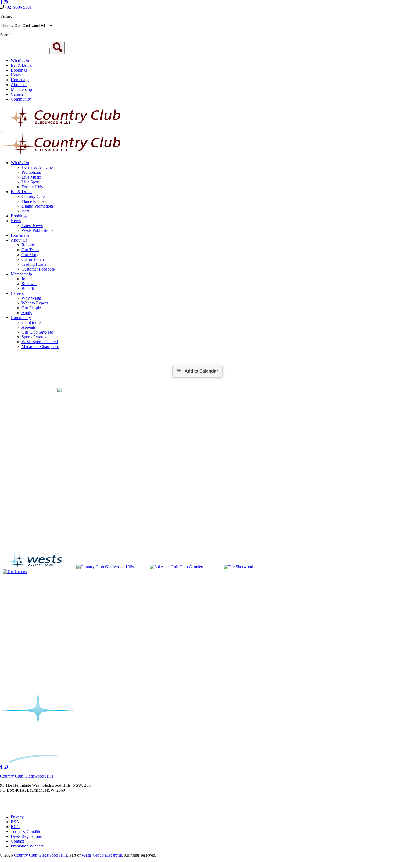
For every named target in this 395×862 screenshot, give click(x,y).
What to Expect (34, 303)
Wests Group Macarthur (102, 855)
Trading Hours (33, 264)
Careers (17, 94)
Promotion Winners (27, 846)
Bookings (19, 70)
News (16, 75)
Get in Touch (32, 259)
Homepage (20, 79)
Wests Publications (37, 230)
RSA (15, 822)
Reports (28, 245)
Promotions (31, 172)
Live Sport (30, 182)
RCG (15, 826)
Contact (17, 841)
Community (21, 99)
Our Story (29, 254)
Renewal (29, 283)
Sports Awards (33, 337)
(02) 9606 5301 (18, 7)
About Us (19, 84)
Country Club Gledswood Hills (26, 776)
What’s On (20, 60)
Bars (25, 211)
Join (24, 278)
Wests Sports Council (39, 341)
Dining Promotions (37, 206)
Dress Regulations (26, 836)
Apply (26, 312)
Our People (31, 308)
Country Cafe (33, 196)
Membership (21, 89)
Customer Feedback (38, 269)
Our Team (30, 249)
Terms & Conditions (28, 831)
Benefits (28, 288)
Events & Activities (37, 167)
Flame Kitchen (33, 201)
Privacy (17, 817)
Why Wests (31, 298)
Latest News (32, 225)
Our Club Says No (37, 332)
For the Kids (32, 187)
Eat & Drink (21, 65)
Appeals (28, 327)
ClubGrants (31, 322)
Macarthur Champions (40, 346)
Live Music (31, 177)
